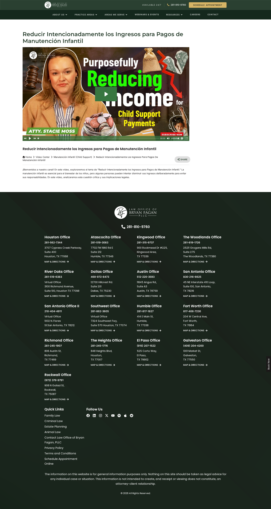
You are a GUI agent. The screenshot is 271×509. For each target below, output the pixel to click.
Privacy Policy (53, 448)
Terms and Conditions (60, 453)
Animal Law (52, 432)
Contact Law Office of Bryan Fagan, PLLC (64, 440)
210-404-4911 (53, 311)
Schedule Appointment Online (60, 461)
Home (28, 157)
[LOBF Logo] (135, 212)
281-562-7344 (53, 242)
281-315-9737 (145, 242)
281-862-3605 (100, 311)
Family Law (52, 416)
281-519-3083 (99, 242)
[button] (60, 15)
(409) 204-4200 (193, 345)
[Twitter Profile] (106, 415)
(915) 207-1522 (146, 345)
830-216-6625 (192, 276)
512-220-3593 (146, 276)
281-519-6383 (53, 276)
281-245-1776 (99, 345)
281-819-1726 (191, 242)
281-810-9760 (138, 226)
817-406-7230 (192, 311)
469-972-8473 (100, 276)
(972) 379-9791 (54, 380)
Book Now (268, 364)
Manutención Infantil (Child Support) (73, 157)
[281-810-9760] (123, 227)
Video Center (43, 157)
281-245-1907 (53, 345)
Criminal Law (53, 421)
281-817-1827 (145, 311)
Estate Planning (55, 427)
